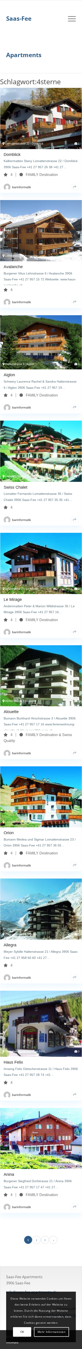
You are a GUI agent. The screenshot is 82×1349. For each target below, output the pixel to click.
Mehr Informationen (52, 1332)
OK (22, 1332)
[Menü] (69, 18)
